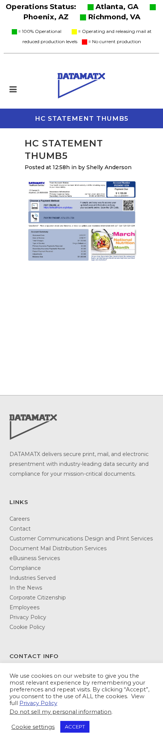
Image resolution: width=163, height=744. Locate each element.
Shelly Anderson (109, 167)
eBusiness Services (34, 558)
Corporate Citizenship (37, 597)
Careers (19, 518)
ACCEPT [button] (75, 727)
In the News (25, 587)
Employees (24, 607)
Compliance (25, 568)
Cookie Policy (27, 627)
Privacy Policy (27, 617)
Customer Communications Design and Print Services (81, 538)
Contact (20, 528)
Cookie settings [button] (33, 727)
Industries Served (32, 577)
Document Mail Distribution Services (58, 548)
